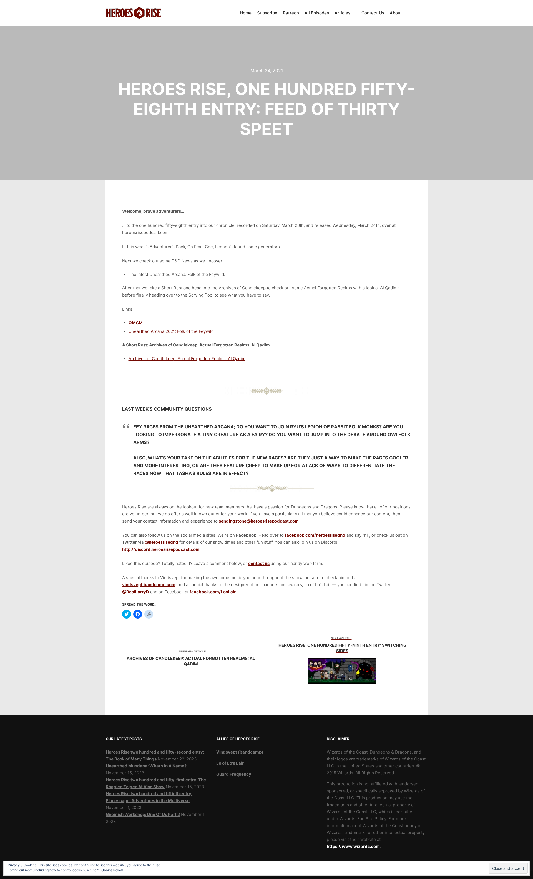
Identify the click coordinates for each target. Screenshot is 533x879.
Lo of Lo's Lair (230, 763)
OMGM (136, 322)
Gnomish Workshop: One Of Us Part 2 (143, 814)
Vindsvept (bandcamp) (239, 752)
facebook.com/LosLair (213, 591)
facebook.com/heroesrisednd (315, 535)
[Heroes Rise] (133, 13)
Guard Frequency (233, 774)
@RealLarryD (135, 591)
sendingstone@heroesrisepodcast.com (259, 521)
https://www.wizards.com (353, 846)
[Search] (418, 13)
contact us (259, 563)
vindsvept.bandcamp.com (148, 584)
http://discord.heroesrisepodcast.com (161, 549)
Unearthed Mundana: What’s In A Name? (146, 766)
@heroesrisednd (161, 542)
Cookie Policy (112, 870)
